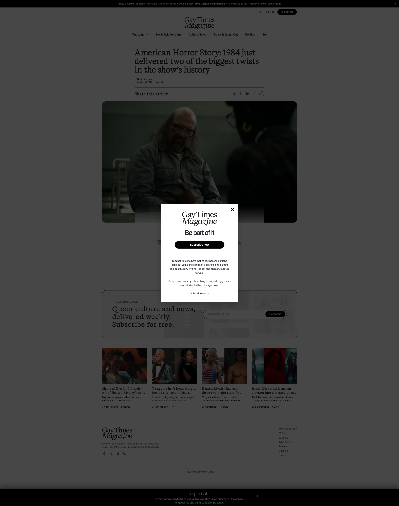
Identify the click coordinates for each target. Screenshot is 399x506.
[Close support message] (232, 209)
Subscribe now (199, 244)
